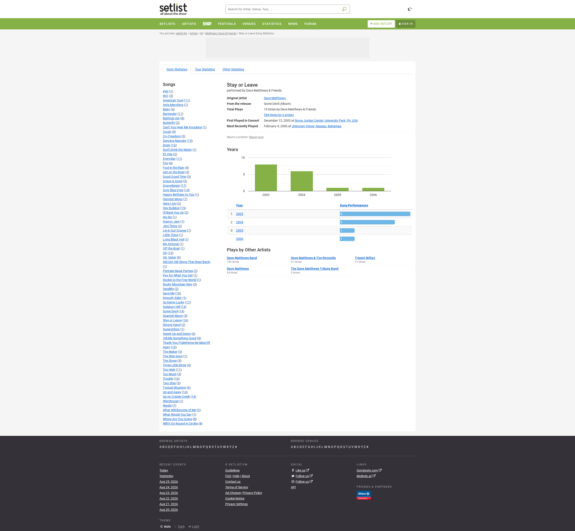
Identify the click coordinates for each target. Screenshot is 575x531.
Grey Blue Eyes (173, 190)
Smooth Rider (172, 298)
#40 (165, 91)
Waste (167, 405)
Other (233, 69)
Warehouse (171, 401)
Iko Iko (167, 217)
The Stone (170, 360)
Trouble (168, 378)
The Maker (170, 351)
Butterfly (169, 123)
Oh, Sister (169, 257)
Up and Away (172, 392)
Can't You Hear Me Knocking (182, 127)
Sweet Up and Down (177, 334)
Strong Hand (172, 325)
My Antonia (171, 244)
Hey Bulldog (171, 208)
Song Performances (354, 205)
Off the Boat (171, 248)
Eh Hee (167, 154)
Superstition (171, 329)
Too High (169, 369)
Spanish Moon (173, 316)
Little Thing (170, 235)
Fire (165, 163)
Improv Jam (171, 221)
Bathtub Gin (171, 118)
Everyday (169, 158)
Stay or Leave (172, 320)
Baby (166, 109)
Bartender (170, 114)
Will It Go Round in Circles (180, 423)
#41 (165, 96)
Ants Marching (173, 105)
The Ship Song (173, 356)
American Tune (173, 100)
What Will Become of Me (179, 410)
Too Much (170, 374)
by (279, 115)
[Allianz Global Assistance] (364, 494)
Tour (205, 69)
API (293, 487)
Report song (256, 137)
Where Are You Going (177, 419)
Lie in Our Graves (174, 230)
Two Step (169, 383)
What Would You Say (177, 414)
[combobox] (287, 9)
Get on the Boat (174, 172)
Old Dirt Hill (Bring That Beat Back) (186, 262)
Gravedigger (171, 185)
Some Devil (170, 311)
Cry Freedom (172, 136)
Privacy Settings (236, 504)
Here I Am (169, 203)
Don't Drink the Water (177, 149)
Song (176, 69)
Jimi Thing (170, 226)
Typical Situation (174, 387)
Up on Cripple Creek (176, 396)
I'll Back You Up (173, 212)
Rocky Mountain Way (177, 284)
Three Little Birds (174, 365)
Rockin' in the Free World (179, 280)
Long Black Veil (173, 239)
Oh (165, 253)
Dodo (166, 145)
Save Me (169, 293)
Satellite (168, 289)
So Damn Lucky (173, 302)
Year (239, 205)
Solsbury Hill (171, 307)
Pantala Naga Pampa (178, 271)
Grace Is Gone (172, 181)
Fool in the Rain (173, 167)
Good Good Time (174, 176)
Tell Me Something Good (179, 338)
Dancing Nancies (174, 141)
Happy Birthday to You (178, 194)
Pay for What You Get (178, 275)
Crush (167, 132)
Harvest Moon (173, 199)
